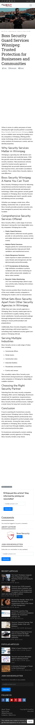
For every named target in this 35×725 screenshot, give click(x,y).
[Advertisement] (17, 88)
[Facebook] (2, 1)
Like (5, 68)
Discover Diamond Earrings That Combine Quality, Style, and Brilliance (22, 624)
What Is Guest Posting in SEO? (21, 648)
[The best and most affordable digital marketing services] (5, 659)
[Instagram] (4, 1)
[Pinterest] (12, 1)
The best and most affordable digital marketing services (21, 658)
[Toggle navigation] (30, 5)
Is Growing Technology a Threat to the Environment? (22, 667)
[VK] (14, 1)
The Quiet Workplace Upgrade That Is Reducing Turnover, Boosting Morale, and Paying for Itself (22, 578)
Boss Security (23, 533)
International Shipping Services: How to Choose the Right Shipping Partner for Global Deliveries (21, 635)
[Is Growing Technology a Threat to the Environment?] (5, 668)
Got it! (30, 721)
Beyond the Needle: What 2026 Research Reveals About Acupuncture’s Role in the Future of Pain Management (22, 602)
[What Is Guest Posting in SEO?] (5, 651)
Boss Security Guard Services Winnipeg (14, 132)
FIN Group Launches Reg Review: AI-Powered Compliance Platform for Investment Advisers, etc (22, 614)
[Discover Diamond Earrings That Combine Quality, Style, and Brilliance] (5, 625)
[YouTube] (9, 1)
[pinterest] (15, 700)
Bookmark (13, 68)
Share (22, 68)
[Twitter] (7, 1)
